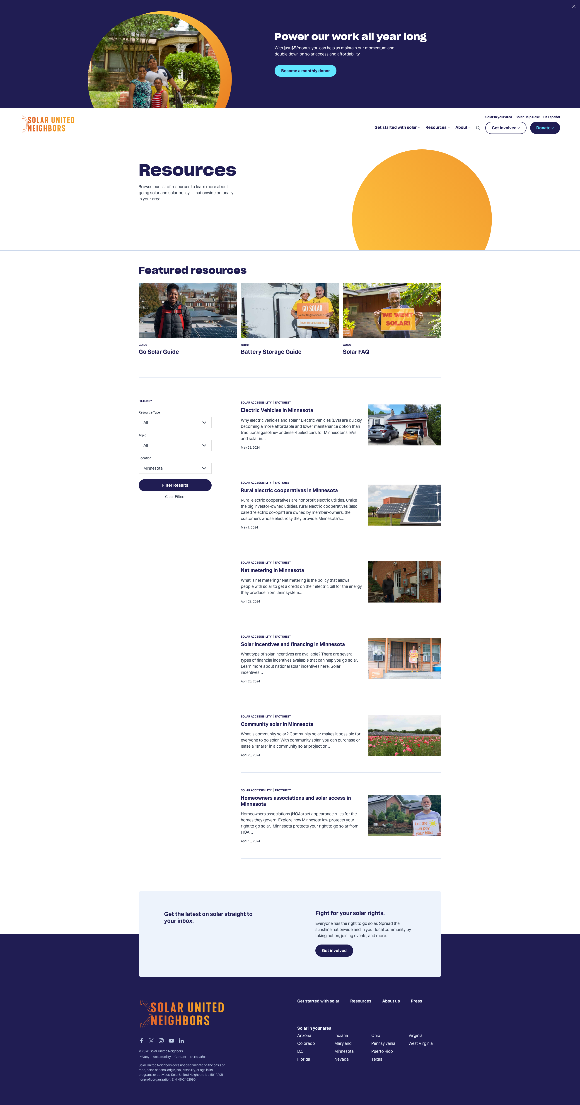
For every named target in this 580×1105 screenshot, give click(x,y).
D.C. (300, 1051)
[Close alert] (574, 6)
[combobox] (175, 422)
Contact (180, 1057)
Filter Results (175, 485)
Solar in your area (498, 117)
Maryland (343, 1043)
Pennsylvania (383, 1043)
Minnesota (344, 1051)
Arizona (304, 1035)
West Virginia (420, 1043)
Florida (303, 1059)
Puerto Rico (382, 1051)
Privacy (144, 1057)
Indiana (341, 1035)
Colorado (306, 1043)
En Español (551, 117)
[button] (478, 128)
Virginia (415, 1035)
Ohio (375, 1035)
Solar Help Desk (528, 117)
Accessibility (162, 1057)
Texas (376, 1059)
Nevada (341, 1059)
